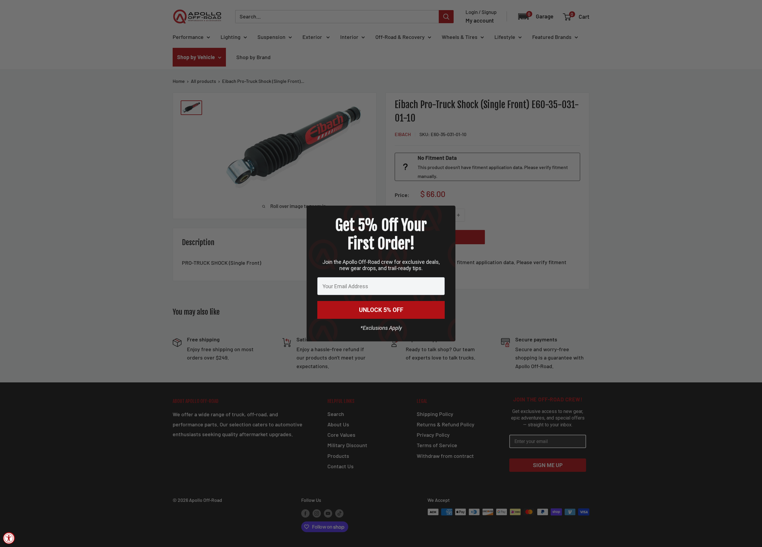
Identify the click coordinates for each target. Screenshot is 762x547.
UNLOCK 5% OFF (381, 309)
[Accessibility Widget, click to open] (9, 538)
